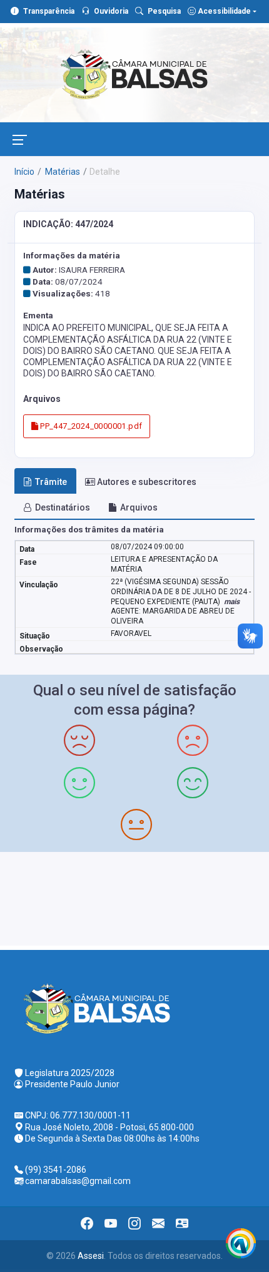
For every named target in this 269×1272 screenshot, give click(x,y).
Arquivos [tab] (139, 507)
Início (24, 172)
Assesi (91, 1256)
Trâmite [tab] (51, 482)
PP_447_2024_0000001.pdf (90, 426)
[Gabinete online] (182, 1223)
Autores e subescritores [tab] (146, 482)
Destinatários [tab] (62, 507)
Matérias (61, 172)
